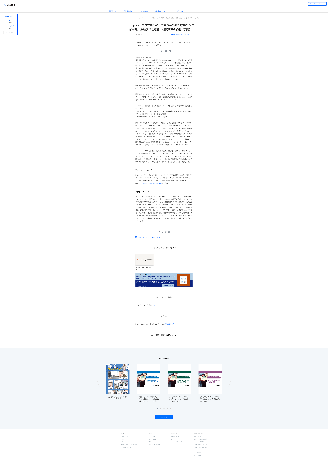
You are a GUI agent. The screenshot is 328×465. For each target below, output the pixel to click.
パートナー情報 (198, 450)
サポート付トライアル (177, 441)
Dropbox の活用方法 (156, 11)
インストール (124, 436)
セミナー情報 (197, 455)
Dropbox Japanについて (127, 447)
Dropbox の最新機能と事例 (125, 11)
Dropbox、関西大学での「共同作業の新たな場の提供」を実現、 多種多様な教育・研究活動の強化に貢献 (173, 18)
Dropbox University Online (200, 447)
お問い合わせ (151, 441)
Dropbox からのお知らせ (141, 11)
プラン (122, 439)
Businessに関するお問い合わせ (129, 444)
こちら (154, 305)
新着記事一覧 (112, 11)
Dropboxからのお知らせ (200, 444)
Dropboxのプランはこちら (179, 11)
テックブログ (197, 452)
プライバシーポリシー (154, 444)
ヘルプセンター (152, 436)
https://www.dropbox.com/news (152, 183)
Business (123, 441)
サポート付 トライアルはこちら (317, 4)
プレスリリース (188, 34)
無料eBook (166, 11)
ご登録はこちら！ (170, 324)
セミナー (173, 439)
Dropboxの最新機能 (199, 441)
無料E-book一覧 (175, 436)
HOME (130, 18)
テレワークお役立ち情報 (200, 439)
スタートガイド (152, 439)
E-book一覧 (164, 417)
